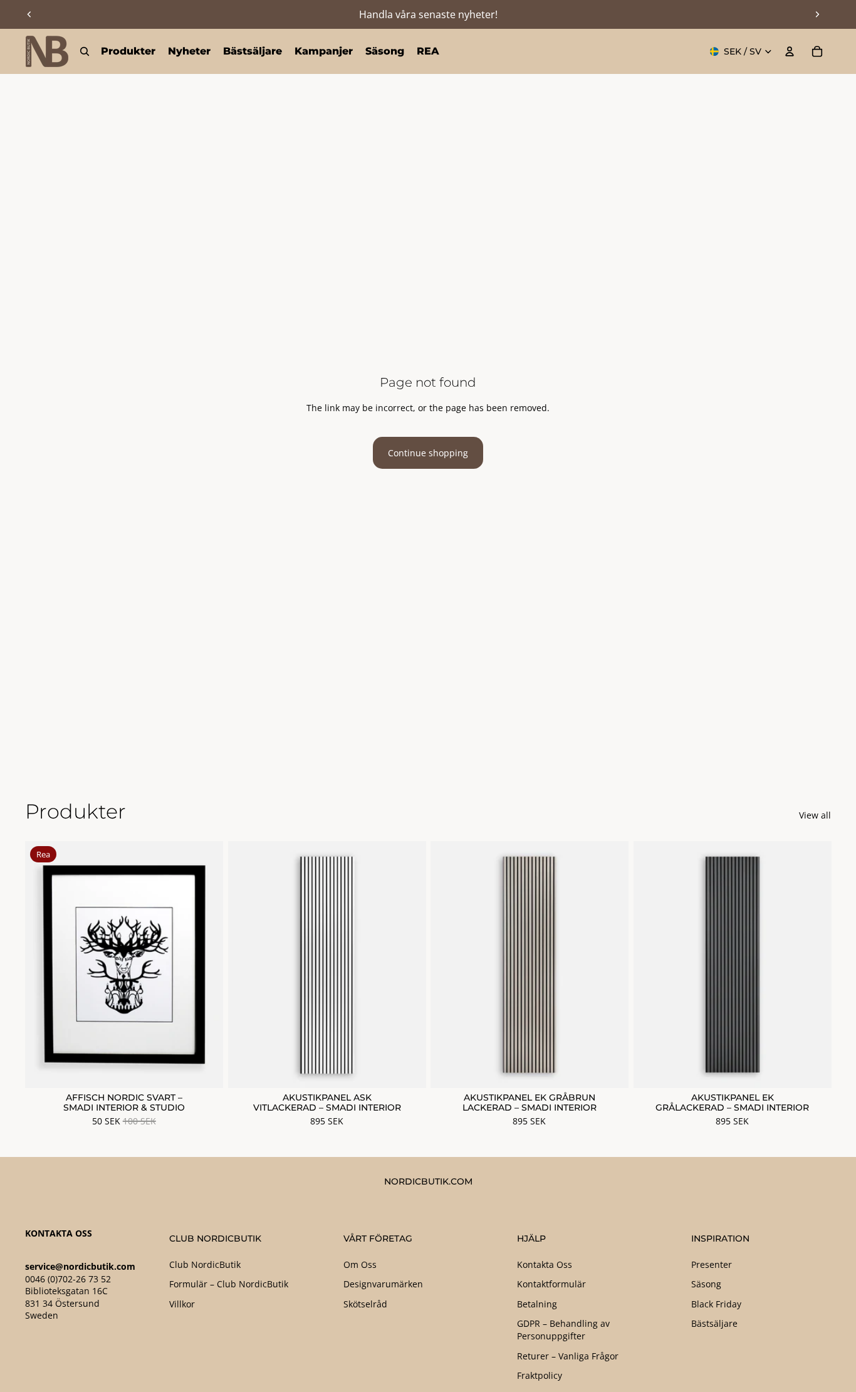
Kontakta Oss (544, 1264)
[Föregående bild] (29, 14)
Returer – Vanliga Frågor (568, 1356)
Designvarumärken (383, 1284)
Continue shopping (428, 453)
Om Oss (360, 1264)
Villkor (182, 1304)
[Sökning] (84, 51)
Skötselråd (365, 1304)
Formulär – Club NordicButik (228, 1284)
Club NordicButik (205, 1264)
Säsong (706, 1284)
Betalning (537, 1304)
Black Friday (716, 1304)
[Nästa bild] (817, 14)
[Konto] (789, 51)
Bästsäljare (714, 1323)
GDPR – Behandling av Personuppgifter (563, 1329)
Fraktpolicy (539, 1375)
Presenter (711, 1264)
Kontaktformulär (551, 1284)
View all (815, 815)
